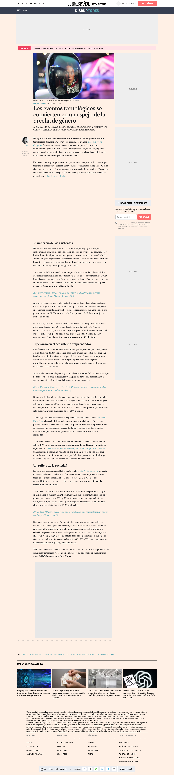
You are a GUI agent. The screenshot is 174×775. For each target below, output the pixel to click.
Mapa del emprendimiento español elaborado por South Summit (77, 448)
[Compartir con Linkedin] (103, 769)
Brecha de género (102, 654)
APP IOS (29, 742)
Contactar (62, 735)
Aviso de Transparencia (129, 758)
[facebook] (18, 4)
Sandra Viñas (25, 146)
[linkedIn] (31, 3)
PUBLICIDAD (62, 750)
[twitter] (22, 3)
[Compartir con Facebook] (85, 769)
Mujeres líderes (63, 654)
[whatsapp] (44, 3)
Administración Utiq (128, 761)
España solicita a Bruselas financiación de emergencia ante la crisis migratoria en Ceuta (68, 48)
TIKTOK (91, 754)
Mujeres (25, 654)
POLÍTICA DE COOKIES (127, 754)
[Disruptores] (87, 10)
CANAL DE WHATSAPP (35, 754)
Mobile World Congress (87, 470)
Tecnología (34, 654)
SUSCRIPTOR (62, 754)
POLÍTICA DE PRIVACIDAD (129, 746)
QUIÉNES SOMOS (33, 750)
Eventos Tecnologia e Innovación (82, 654)
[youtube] (35, 4)
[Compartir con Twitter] (91, 769)
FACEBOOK (92, 746)
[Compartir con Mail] (114, 769)
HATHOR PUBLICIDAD (65, 742)
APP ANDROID (32, 746)
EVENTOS (61, 746)
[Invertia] (98, 3)
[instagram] (27, 4)
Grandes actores (39, 104)
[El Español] (79, 3)
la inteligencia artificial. (55, 175)
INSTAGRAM (93, 750)
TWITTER (91, 742)
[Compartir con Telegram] (109, 769)
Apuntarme (144, 217)
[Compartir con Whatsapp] (97, 769)
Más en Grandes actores (30, 664)
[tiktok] (39, 3)
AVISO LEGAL (124, 742)
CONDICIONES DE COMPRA (130, 750)
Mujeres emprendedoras (47, 654)
